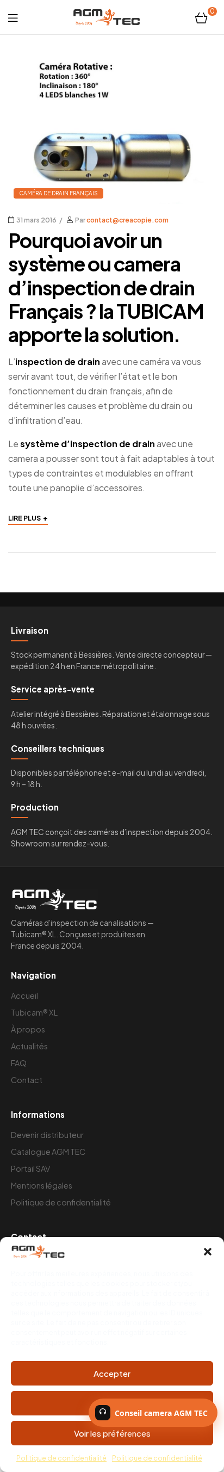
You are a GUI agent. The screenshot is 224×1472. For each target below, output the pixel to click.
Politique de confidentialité (61, 1458)
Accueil (24, 995)
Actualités (29, 1046)
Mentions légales (41, 1185)
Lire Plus (28, 517)
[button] (207, 1251)
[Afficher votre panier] (201, 16)
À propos (28, 1029)
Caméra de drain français (58, 193)
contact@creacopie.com (127, 220)
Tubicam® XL (34, 1012)
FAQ (19, 1063)
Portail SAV (30, 1168)
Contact (26, 1080)
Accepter (112, 1373)
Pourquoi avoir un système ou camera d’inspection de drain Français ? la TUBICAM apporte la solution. (106, 287)
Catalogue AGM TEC (48, 1151)
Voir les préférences (112, 1433)
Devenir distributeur (47, 1135)
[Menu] (12, 17)
